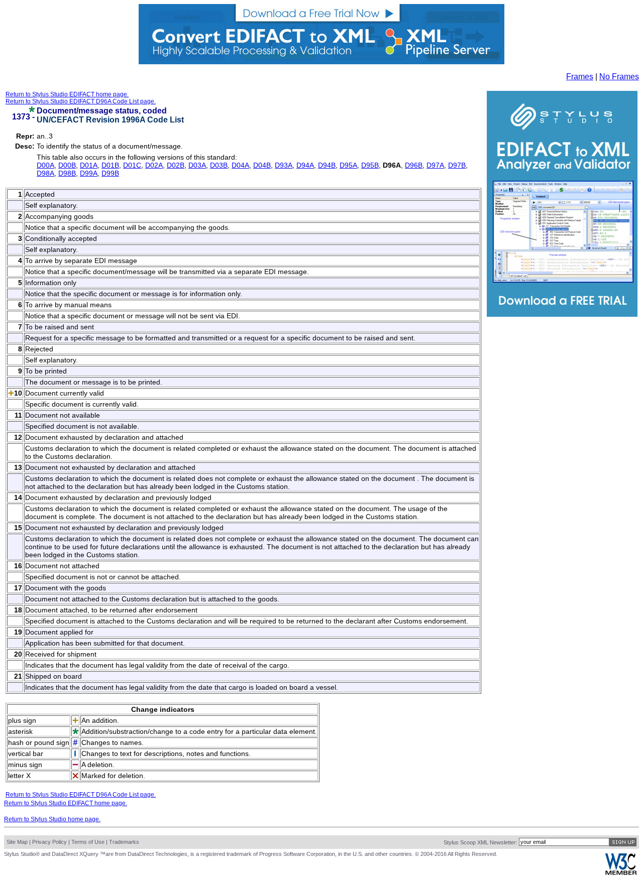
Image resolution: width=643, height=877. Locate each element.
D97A (435, 165)
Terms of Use (87, 842)
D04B (262, 165)
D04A (240, 165)
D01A (88, 165)
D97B (457, 165)
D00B (67, 165)
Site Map (17, 842)
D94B (327, 165)
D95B (370, 165)
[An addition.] (11, 394)
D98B (67, 173)
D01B (110, 165)
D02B (175, 165)
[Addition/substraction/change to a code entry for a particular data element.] (32, 109)
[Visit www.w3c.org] (621, 872)
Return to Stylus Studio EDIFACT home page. (67, 94)
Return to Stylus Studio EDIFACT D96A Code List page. (81, 101)
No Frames (619, 76)
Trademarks (124, 842)
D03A (197, 165)
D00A (45, 165)
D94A (305, 165)
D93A (283, 165)
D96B (413, 165)
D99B (110, 173)
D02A (154, 165)
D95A (348, 165)
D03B (219, 165)
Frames (579, 76)
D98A (45, 173)
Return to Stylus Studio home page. (52, 819)
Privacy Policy (49, 842)
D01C (132, 165)
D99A (88, 173)
